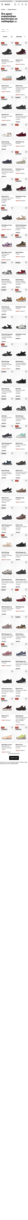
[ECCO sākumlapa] (7, 4)
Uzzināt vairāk (14, 763)
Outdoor (3, 9)
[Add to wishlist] (12, 42)
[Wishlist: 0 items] (22, 4)
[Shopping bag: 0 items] (26, 4)
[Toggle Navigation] (2, 4)
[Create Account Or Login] (18, 4)
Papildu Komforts (12, 9)
